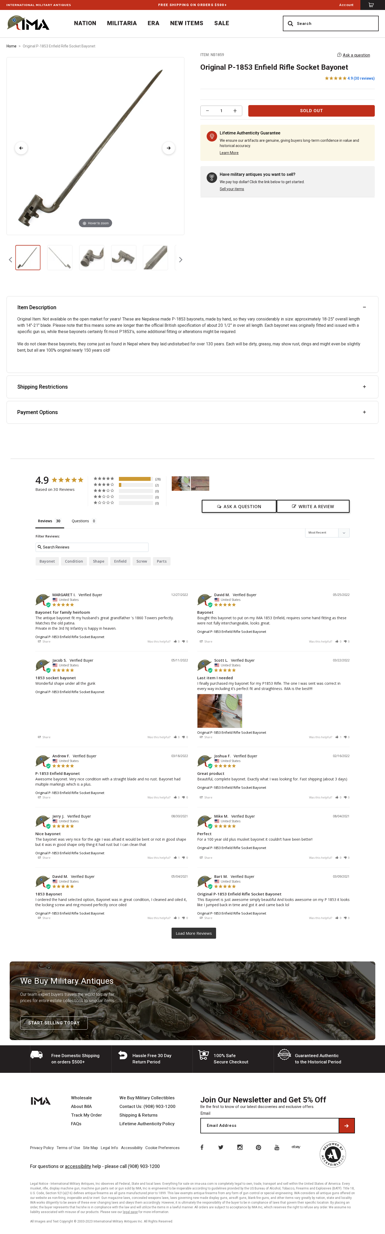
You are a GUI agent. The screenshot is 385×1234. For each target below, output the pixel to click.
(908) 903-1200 (144, 1166)
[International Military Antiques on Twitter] (220, 1147)
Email (205, 1113)
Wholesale (81, 1098)
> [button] (194, 933)
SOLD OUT (311, 110)
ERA (154, 23)
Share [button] (46, 641)
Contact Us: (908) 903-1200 (147, 1106)
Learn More (229, 153)
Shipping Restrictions (42, 387)
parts (162, 561)
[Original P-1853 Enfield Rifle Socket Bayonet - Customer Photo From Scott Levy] (181, 483)
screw (141, 561)
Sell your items (232, 189)
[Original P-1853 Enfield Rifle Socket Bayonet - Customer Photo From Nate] (200, 483)
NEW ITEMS (187, 23)
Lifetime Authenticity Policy (146, 1124)
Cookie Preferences (162, 1147)
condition (74, 561)
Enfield (120, 561)
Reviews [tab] (45, 520)
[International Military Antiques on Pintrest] (258, 1147)
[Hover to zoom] (95, 145)
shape (98, 561)
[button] (177, 641)
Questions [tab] (80, 520)
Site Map (90, 1147)
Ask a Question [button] (242, 506)
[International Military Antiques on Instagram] (239, 1147)
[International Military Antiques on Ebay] (297, 1147)
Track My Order (86, 1115)
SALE (221, 23)
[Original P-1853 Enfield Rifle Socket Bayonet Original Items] (28, 257)
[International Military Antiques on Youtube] (277, 1147)
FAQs (76, 1124)
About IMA (81, 1106)
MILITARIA (122, 23)
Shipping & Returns (138, 1115)
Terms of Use (68, 1147)
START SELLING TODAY (54, 1022)
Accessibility (131, 1147)
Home (11, 46)
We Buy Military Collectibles (147, 1098)
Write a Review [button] (316, 506)
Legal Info (109, 1147)
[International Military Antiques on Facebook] (201, 1147)
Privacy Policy (42, 1147)
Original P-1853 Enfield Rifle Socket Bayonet (69, 636)
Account (346, 5)
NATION (85, 23)
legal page (130, 1212)
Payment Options (37, 412)
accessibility (78, 1166)
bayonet (47, 561)
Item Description (36, 307)
